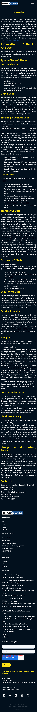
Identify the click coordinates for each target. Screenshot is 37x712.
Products (5, 571)
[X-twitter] (28, 695)
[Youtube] (10, 695)
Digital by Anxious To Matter (18, 709)
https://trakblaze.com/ (12, 40)
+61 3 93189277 (12, 687)
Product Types (8, 534)
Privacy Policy (12, 706)
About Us (5, 558)
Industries (6, 518)
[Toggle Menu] (32, 3)
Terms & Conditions (23, 706)
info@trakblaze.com (12, 689)
